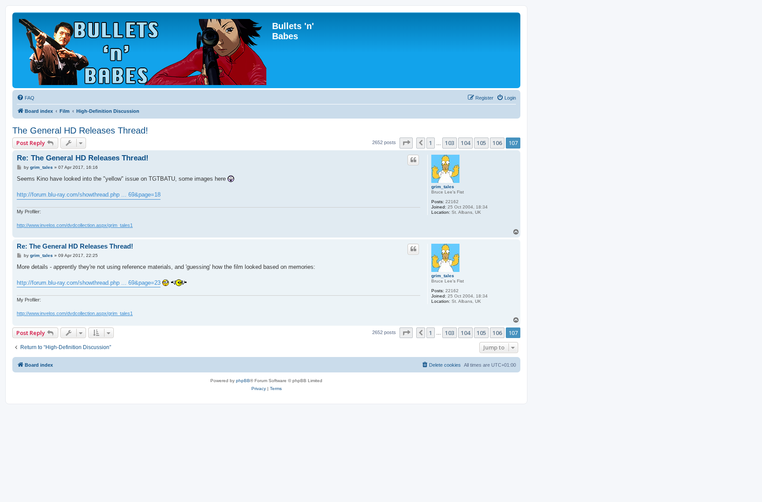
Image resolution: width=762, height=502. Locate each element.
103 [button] (449, 143)
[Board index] (143, 50)
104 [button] (465, 143)
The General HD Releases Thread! (80, 130)
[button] (406, 143)
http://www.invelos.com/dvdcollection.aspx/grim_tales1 (75, 225)
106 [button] (497, 143)
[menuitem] (25, 98)
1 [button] (430, 143)
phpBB (243, 380)
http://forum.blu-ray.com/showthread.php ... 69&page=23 (89, 282)
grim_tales (442, 186)
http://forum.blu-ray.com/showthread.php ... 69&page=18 (89, 194)
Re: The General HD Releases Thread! (83, 158)
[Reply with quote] (413, 160)
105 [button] (481, 143)
